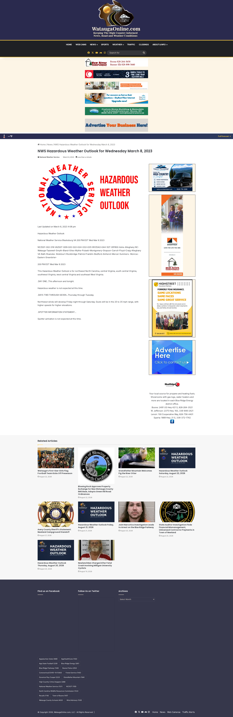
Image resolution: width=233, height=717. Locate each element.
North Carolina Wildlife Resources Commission (58, 691)
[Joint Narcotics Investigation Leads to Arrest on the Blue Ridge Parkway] (137, 512)
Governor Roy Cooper (49, 677)
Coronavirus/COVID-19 (50, 673)
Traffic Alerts (188, 712)
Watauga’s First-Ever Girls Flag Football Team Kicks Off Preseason (55, 472)
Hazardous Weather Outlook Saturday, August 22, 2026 (173, 472)
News (93, 44)
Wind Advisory (74, 700)
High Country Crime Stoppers (52, 682)
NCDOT (71, 686)
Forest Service (73, 673)
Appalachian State (48, 659)
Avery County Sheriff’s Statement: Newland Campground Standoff (54, 530)
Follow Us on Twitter (88, 591)
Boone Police (69, 668)
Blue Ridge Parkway (49, 668)
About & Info (159, 44)
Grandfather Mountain (74, 677)
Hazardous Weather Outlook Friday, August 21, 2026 (96, 526)
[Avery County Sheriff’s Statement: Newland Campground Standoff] (56, 514)
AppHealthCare (69, 659)
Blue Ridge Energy (70, 663)
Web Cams (81, 44)
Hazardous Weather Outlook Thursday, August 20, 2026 (52, 564)
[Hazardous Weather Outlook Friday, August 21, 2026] (96, 512)
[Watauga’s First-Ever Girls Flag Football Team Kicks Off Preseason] (56, 458)
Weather (117, 44)
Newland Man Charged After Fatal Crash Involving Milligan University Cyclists (95, 565)
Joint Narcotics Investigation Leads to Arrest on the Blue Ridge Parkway (136, 526)
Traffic (131, 44)
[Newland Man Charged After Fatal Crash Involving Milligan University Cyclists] (96, 550)
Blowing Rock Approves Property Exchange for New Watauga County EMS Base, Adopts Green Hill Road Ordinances (95, 490)
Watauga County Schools (51, 700)
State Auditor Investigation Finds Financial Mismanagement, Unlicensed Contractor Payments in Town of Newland (176, 528)
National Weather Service (49, 157)
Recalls (44, 696)
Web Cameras (173, 712)
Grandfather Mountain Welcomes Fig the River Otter (135, 472)
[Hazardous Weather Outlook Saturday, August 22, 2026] (177, 458)
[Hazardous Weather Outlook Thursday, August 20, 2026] (56, 550)
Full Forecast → (224, 136)
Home (69, 44)
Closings (144, 44)
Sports (105, 44)
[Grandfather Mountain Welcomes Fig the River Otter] (137, 458)
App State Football (48, 663)
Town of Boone (60, 696)
